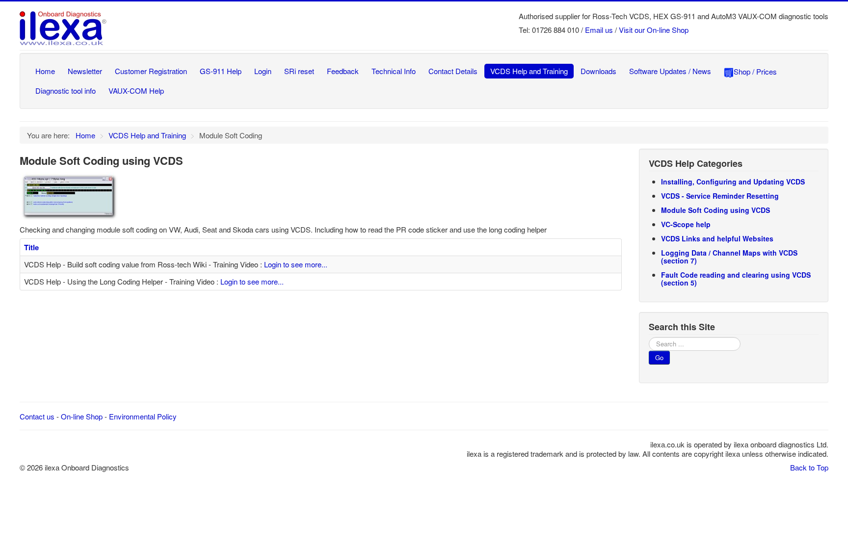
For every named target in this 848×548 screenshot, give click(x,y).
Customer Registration (151, 71)
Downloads (598, 71)
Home (45, 71)
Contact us (37, 416)
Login (262, 71)
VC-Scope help (686, 224)
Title (31, 247)
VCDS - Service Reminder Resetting (720, 196)
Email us (599, 30)
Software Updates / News (670, 71)
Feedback (343, 71)
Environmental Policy (143, 416)
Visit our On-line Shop (654, 30)
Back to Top (809, 467)
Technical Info (393, 71)
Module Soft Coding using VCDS (715, 210)
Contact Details (452, 71)
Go (659, 357)
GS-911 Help (220, 71)
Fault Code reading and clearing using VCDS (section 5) (736, 278)
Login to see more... (295, 264)
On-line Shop (82, 416)
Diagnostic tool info (65, 90)
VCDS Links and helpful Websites (717, 238)
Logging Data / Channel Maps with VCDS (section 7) (729, 256)
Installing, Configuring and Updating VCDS (733, 181)
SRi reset (299, 71)
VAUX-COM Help (136, 90)
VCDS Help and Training (529, 71)
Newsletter (85, 71)
